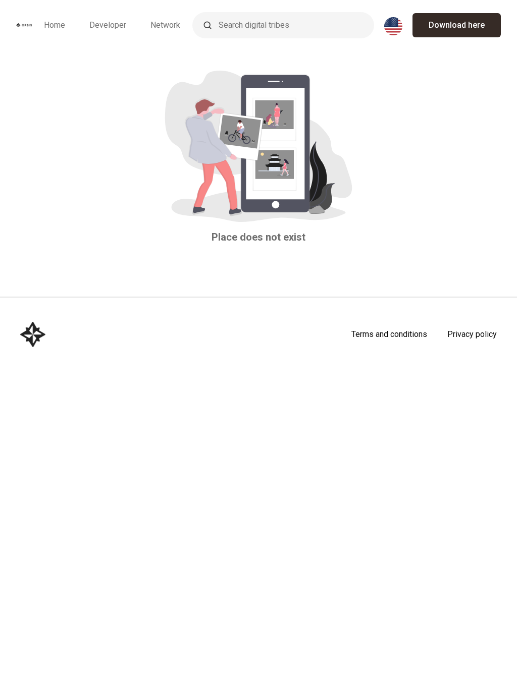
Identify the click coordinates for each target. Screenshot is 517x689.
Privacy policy (472, 334)
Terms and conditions (389, 334)
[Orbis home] (24, 25)
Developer (107, 25)
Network (165, 25)
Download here (457, 25)
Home (54, 25)
